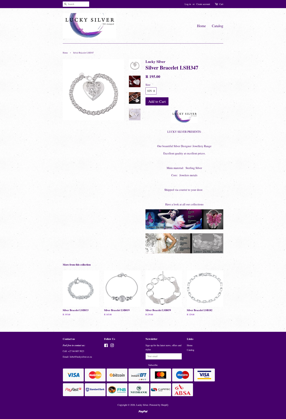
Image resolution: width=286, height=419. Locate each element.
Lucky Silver (142, 404)
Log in (188, 4)
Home (201, 25)
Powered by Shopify (158, 404)
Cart (221, 4)
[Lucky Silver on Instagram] (112, 346)
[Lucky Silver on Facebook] (106, 346)
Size (147, 85)
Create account (203, 4)
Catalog (217, 25)
